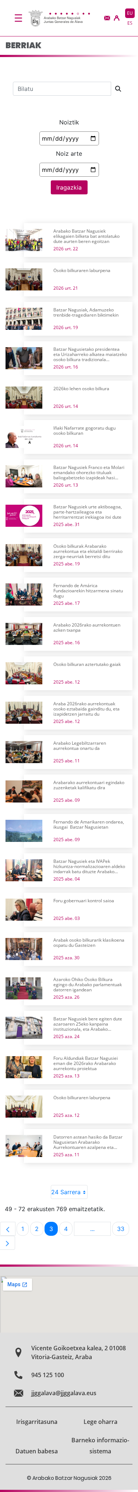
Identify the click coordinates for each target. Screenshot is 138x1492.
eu (130, 13)
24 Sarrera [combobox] (66, 1192)
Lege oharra (100, 1422)
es (129, 23)
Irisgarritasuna (36, 1422)
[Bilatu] (118, 89)
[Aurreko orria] (7, 1229)
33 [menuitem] (123, 1230)
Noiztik (69, 122)
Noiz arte (69, 153)
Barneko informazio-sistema (100, 1445)
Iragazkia (69, 187)
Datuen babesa (36, 1451)
